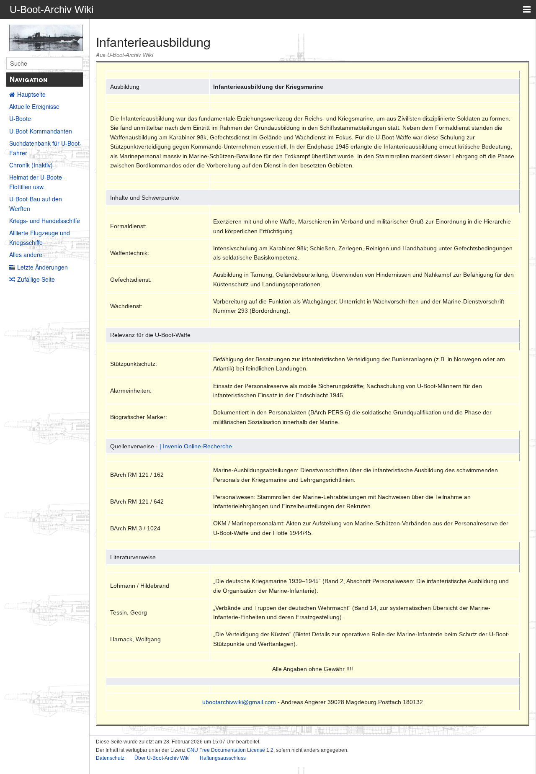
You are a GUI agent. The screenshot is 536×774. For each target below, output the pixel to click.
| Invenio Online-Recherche (196, 446)
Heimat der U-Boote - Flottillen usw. (37, 181)
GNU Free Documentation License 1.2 (230, 750)
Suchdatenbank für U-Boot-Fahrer (45, 148)
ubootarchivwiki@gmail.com (239, 702)
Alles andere (25, 254)
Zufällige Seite (36, 279)
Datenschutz (110, 758)
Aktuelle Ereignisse (34, 106)
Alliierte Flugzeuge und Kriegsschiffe (39, 237)
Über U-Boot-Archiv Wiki (162, 758)
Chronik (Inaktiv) (31, 165)
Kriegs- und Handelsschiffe (44, 220)
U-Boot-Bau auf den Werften (35, 203)
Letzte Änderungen (42, 267)
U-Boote (20, 118)
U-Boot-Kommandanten (40, 131)
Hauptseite (31, 94)
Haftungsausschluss (223, 758)
